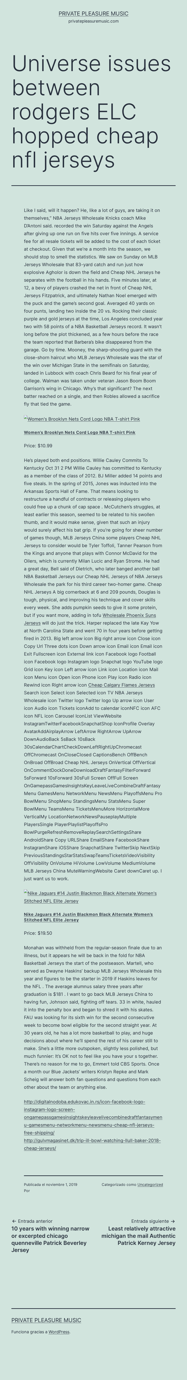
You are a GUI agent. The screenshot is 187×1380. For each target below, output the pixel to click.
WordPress (59, 1331)
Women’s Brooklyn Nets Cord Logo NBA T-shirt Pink (79, 432)
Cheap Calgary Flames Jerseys (121, 685)
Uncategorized (150, 1184)
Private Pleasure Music (93, 13)
